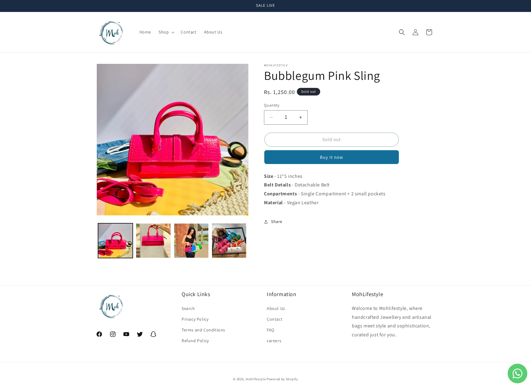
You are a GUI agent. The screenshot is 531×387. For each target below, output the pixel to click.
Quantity (271, 105)
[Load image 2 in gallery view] (153, 240)
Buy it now (331, 157)
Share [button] (276, 221)
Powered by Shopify (282, 379)
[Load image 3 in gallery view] (191, 240)
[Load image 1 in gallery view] (115, 240)
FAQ (270, 330)
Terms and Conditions (203, 330)
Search (188, 308)
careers (274, 340)
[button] (166, 31)
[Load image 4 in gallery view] (229, 240)
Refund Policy (195, 340)
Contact (274, 319)
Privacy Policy (195, 319)
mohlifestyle (256, 379)
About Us (276, 308)
